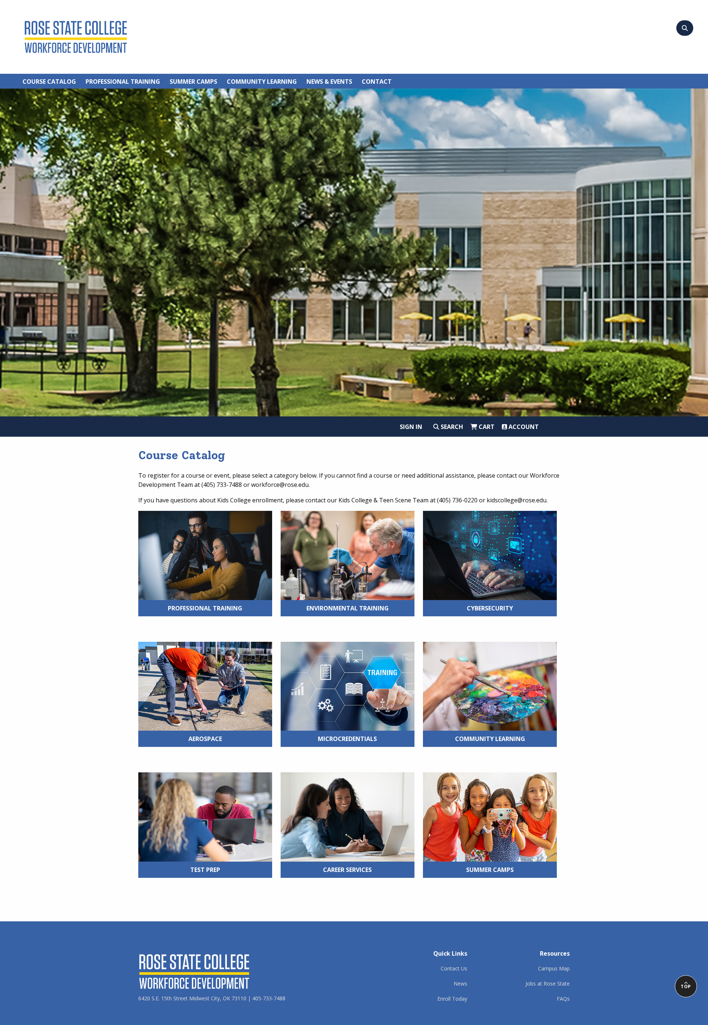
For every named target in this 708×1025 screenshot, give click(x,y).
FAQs (563, 998)
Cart (485, 427)
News (460, 983)
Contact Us (454, 968)
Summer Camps (490, 870)
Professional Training (205, 608)
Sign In (411, 427)
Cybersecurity (490, 608)
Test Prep (205, 870)
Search (451, 427)
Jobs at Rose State (547, 983)
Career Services (347, 870)
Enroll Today (452, 998)
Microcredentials (347, 739)
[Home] (76, 36)
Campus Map (554, 968)
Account (523, 427)
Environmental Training (347, 608)
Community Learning (490, 739)
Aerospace (205, 739)
